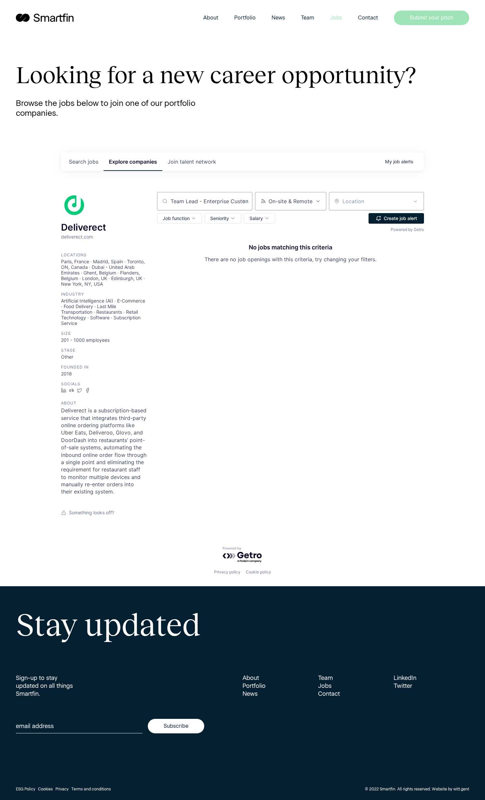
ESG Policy (25, 789)
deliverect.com (77, 237)
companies (133, 161)
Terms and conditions (91, 789)
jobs (83, 161)
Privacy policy (227, 571)
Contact (368, 18)
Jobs (336, 18)
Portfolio (245, 18)
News (278, 18)
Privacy (62, 789)
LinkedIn (405, 678)
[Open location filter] (415, 201)
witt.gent (461, 789)
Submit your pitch (431, 18)
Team (307, 18)
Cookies (45, 789)
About (210, 18)
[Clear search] (244, 201)
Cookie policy (258, 571)
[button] (179, 218)
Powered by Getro (407, 229)
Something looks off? (91, 512)
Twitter (403, 685)
